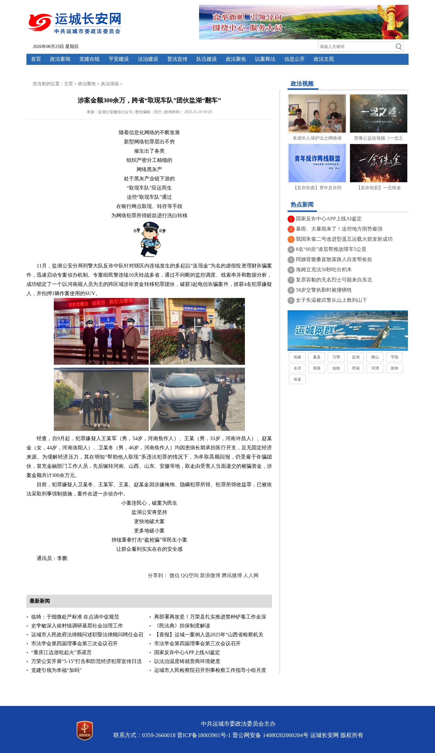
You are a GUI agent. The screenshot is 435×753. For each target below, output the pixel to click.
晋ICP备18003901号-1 (204, 735)
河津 (375, 368)
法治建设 (148, 59)
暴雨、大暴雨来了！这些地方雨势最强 (339, 228)
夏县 (317, 357)
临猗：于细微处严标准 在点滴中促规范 (75, 616)
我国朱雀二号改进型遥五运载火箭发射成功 (344, 239)
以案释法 (265, 59)
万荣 (336, 357)
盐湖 (356, 357)
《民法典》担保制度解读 (182, 625)
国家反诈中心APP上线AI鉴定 (187, 652)
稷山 (375, 357)
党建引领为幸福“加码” (56, 670)
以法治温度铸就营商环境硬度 (187, 661)
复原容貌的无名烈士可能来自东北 (334, 279)
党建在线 (89, 59)
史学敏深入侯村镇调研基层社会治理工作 (77, 625)
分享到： (158, 575)
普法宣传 (177, 59)
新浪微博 (210, 575)
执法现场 (110, 83)
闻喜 (317, 368)
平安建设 (119, 59)
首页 (36, 59)
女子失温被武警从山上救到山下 (331, 300)
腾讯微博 (232, 575)
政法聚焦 (236, 59)
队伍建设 (206, 59)
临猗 (336, 368)
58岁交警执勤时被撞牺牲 (324, 290)
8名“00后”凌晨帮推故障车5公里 (331, 249)
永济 (297, 368)
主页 (68, 83)
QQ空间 (190, 575)
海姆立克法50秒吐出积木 (324, 269)
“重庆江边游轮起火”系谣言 (61, 652)
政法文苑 (324, 59)
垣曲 (297, 357)
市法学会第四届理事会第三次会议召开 (74, 643)
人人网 (251, 575)
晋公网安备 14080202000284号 (270, 735)
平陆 (394, 357)
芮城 (356, 368)
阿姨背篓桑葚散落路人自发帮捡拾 (334, 259)
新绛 (394, 368)
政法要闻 (60, 59)
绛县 (297, 379)
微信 (174, 575)
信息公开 (294, 59)
